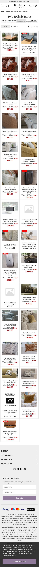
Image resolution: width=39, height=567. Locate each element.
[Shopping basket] (36, 6)
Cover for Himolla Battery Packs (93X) (10, 244)
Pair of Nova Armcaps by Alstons (10, 132)
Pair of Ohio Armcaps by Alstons (29, 132)
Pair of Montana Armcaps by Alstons (29, 103)
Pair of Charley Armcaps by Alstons (29, 75)
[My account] (33, 6)
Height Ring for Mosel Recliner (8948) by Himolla (10, 433)
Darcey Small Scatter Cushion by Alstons (10, 324)
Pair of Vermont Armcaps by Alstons (10, 188)
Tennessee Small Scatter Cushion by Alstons (29, 382)
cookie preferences (9, 555)
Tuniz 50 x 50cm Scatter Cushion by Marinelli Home (10, 412)
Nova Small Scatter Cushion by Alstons (29, 357)
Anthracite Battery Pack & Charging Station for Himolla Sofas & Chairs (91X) (29, 190)
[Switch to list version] (35, 27)
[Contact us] (30, 6)
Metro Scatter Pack (29, 333)
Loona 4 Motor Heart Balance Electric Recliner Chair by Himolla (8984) (29, 244)
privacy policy (21, 551)
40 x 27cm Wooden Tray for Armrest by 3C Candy (10, 44)
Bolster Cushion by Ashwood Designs (10, 303)
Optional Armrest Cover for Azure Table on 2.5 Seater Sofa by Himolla (29, 48)
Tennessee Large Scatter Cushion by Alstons (10, 381)
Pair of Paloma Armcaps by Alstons (10, 155)
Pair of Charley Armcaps (10, 74)
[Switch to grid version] (29, 27)
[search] (6, 6)
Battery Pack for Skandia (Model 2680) (29, 220)
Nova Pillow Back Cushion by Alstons (10, 359)
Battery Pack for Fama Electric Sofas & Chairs (10, 220)
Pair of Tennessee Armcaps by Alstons (29, 160)
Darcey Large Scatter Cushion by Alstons (29, 298)
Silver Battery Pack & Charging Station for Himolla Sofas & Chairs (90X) (10, 273)
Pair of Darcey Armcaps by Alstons (10, 103)
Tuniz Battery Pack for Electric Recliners (29, 266)
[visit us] (9, 6)
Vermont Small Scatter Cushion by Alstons (29, 410)
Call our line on (19, 1)
